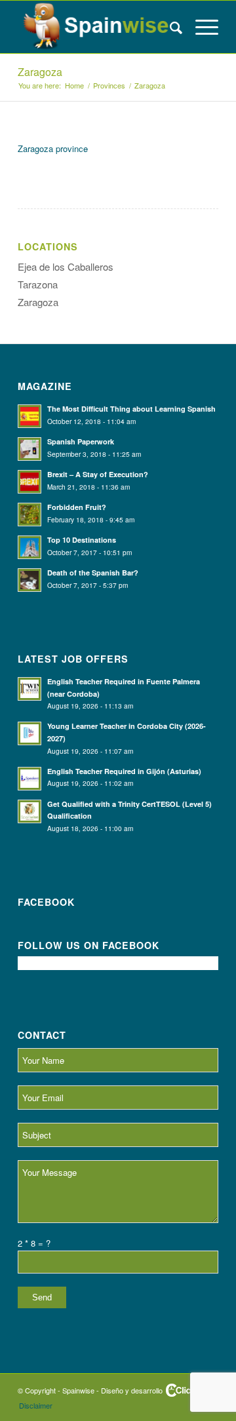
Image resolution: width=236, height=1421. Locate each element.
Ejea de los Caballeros (65, 266)
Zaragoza (40, 71)
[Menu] (200, 27)
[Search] (169, 27)
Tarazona (38, 284)
